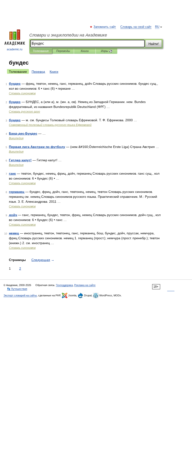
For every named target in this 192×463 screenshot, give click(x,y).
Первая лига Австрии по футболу (37, 147)
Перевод (38, 71)
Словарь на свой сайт (135, 27)
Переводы (63, 51)
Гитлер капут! (20, 160)
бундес (15, 83)
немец (14, 233)
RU (157, 27)
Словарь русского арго (24, 111)
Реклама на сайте (85, 285)
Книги (85, 51)
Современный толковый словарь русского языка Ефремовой (50, 125)
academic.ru (14, 49)
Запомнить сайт (105, 27)
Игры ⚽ (106, 51)
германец (16, 192)
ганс (12, 173)
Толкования (40, 51)
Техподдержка (64, 285)
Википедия (16, 138)
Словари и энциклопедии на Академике (68, 35)
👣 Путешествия (17, 288)
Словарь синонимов (22, 93)
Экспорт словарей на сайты (20, 295)
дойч (13, 215)
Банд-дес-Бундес (23, 133)
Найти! (153, 44)
